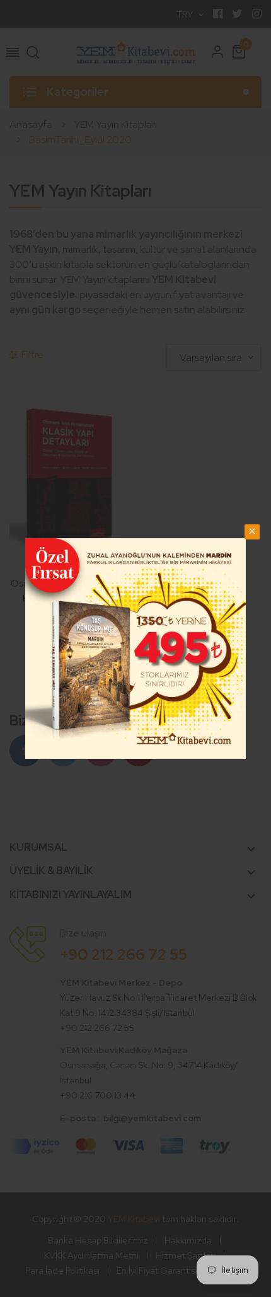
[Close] (252, 531)
